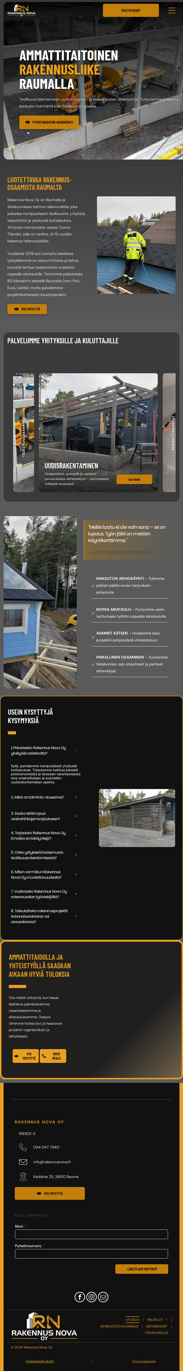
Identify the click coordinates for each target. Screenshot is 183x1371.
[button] (23, 432)
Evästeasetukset (40, 1361)
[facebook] (80, 1297)
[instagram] (91, 1297)
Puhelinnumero (28, 1245)
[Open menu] (171, 10)
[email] (103, 1297)
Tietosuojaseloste (144, 1361)
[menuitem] (133, 1319)
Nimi (19, 1226)
